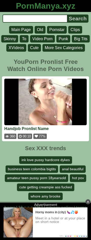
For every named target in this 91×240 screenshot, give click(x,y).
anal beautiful (72, 169)
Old (40, 29)
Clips (75, 29)
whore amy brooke (45, 196)
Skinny (10, 39)
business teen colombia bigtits (32, 169)
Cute (34, 48)
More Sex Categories (64, 48)
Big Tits (80, 39)
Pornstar (56, 29)
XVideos (16, 48)
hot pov (78, 178)
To (24, 39)
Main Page (21, 29)
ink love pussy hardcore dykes (45, 160)
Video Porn (42, 39)
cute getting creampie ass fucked (45, 187)
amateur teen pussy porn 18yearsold (36, 178)
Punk (63, 39)
